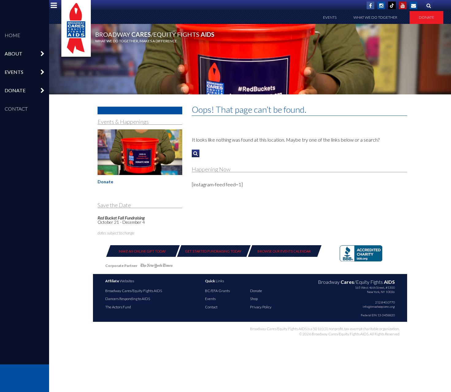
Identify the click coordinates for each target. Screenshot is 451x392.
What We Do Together (375, 17)
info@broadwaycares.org (379, 306)
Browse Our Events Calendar (284, 251)
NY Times (156, 266)
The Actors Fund (118, 307)
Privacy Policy (261, 307)
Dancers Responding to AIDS (127, 298)
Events (330, 17)
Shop (254, 298)
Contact (16, 109)
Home (12, 35)
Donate (426, 17)
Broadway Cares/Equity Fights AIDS (133, 290)
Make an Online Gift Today (142, 251)
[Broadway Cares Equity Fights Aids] (76, 28)
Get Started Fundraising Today (213, 251)
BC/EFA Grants (217, 290)
